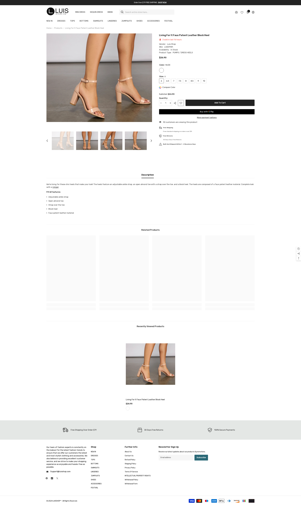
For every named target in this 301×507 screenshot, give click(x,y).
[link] (71, 304)
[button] (47, 140)
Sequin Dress (96, 12)
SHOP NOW (162, 3)
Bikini (110, 12)
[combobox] (148, 12)
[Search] (146, 12)
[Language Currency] (253, 12)
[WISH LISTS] (242, 12)
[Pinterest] (46, 478)
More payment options (207, 117)
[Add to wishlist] (181, 103)
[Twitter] (57, 478)
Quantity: (163, 98)
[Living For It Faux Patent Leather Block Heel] (150, 364)
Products (58, 28)
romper (55, 187)
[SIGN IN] (236, 12)
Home (48, 28)
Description (147, 175)
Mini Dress (80, 12)
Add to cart (220, 103)
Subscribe (201, 457)
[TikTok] (52, 478)
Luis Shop (171, 44)
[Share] (176, 103)
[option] (99, 77)
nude (128, 408)
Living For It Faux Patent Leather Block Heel (145, 399)
